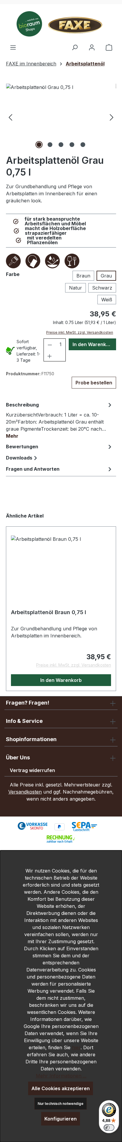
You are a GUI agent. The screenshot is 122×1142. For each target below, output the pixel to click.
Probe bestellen (94, 383)
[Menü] (13, 47)
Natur (75, 288)
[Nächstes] (111, 116)
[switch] (109, 1127)
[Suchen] (75, 47)
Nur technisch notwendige (61, 1103)
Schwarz (102, 288)
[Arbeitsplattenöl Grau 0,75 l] (61, 117)
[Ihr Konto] (92, 47)
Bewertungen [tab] (22, 446)
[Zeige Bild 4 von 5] (72, 144)
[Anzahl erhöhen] (50, 355)
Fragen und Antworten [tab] (33, 469)
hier (76, 1047)
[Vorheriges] (10, 116)
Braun (83, 276)
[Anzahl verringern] (50, 344)
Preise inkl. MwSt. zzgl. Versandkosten (79, 332)
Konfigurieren (60, 1119)
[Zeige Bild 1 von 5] (39, 144)
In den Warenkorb (93, 344)
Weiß (106, 300)
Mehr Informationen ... (61, 1076)
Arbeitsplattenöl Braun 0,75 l (48, 612)
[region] (61, 117)
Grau (106, 276)
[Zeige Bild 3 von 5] (61, 144)
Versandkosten (25, 792)
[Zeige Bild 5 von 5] (83, 144)
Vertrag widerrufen (32, 770)
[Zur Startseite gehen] (61, 24)
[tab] (59, 420)
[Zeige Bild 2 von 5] (50, 144)
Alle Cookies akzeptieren (60, 1088)
